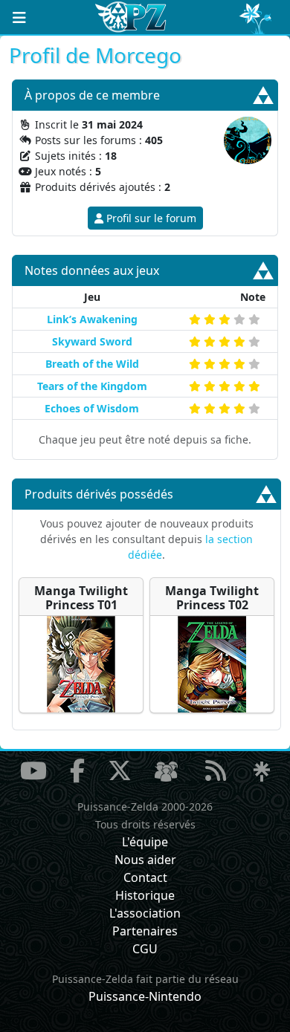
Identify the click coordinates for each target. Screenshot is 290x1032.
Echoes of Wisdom (92, 408)
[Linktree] (262, 772)
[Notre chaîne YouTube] (33, 770)
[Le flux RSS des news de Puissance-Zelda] (216, 770)
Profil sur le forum (149, 218)
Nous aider (145, 859)
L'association (145, 913)
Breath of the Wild (92, 364)
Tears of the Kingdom (92, 386)
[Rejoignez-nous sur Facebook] (77, 770)
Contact (145, 877)
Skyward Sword (92, 341)
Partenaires (145, 931)
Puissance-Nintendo (145, 996)
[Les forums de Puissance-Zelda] (166, 772)
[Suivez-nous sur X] (120, 770)
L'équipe (145, 842)
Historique (145, 895)
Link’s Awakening (92, 319)
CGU (145, 949)
